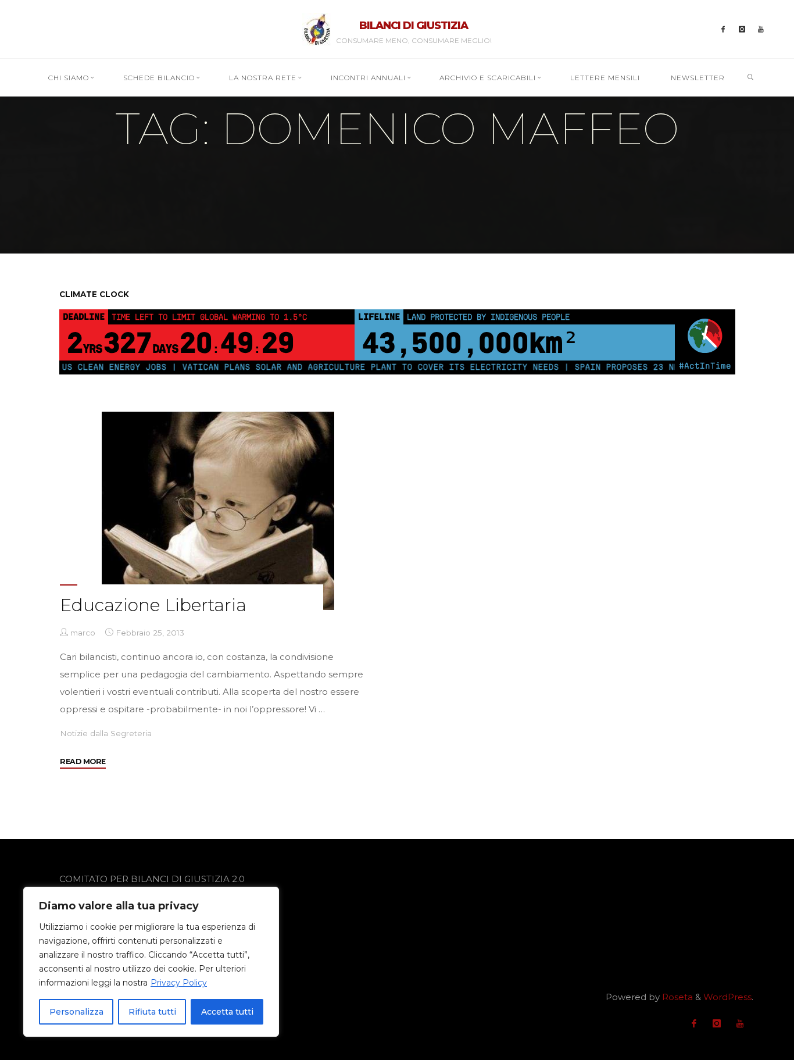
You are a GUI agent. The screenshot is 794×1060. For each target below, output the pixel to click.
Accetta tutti (227, 1012)
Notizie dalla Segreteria (106, 733)
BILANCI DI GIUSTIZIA (413, 25)
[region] (151, 962)
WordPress (727, 996)
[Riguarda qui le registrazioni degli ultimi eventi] (761, 29)
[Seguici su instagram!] (742, 29)
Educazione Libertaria (153, 605)
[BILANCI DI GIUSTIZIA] (316, 28)
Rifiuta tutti (152, 1012)
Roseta (676, 996)
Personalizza (76, 1012)
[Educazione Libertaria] (217, 511)
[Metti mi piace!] (723, 29)
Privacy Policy (179, 982)
